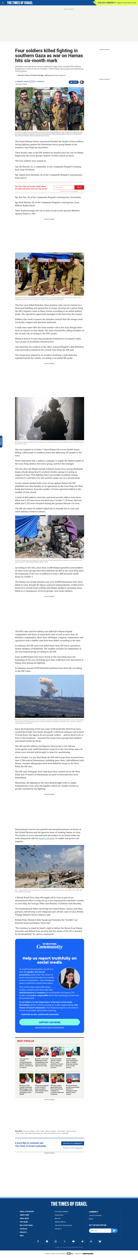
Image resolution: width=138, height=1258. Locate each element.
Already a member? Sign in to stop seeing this (49, 1027)
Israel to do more (47, 838)
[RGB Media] (70, 1253)
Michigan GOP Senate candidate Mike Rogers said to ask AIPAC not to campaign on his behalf (26, 1090)
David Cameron (71, 1131)
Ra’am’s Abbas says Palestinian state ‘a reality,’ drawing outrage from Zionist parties (72, 1063)
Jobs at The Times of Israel (63, 1225)
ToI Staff (18, 1241)
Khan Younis (40, 1131)
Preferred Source (59, 75)
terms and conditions (61, 1211)
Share (75, 82)
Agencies (41, 81)
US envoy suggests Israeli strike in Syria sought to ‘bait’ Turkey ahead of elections (42, 1089)
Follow (31, 81)
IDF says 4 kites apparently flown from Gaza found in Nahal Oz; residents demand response (57, 1090)
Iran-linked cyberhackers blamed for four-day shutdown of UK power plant (22, 1235)
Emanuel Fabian (22, 81)
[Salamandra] (87, 1253)
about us (57, 1218)
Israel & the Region (29, 1131)
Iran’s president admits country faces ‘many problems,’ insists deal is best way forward (57, 1063)
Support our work (49, 1022)
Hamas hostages (51, 1131)
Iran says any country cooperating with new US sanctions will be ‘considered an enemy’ (26, 1063)
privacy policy (59, 1215)
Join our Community (106, 3)
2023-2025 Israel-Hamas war (34, 1133)
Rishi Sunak (20, 1133)
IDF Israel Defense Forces (52, 1133)
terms (76, 191)
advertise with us (60, 1222)
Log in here (78, 1148)
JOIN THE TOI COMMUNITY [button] (72, 1143)
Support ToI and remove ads (126, 3)
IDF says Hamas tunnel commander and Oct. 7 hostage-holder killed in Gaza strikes (73, 1090)
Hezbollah (65, 1133)
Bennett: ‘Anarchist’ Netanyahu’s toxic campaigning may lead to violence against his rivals (42, 1062)
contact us (58, 1229)
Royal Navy (61, 1131)
